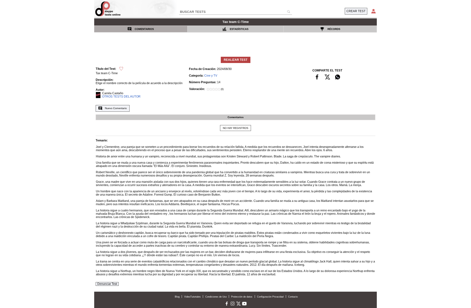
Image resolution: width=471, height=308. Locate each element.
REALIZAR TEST (235, 59)
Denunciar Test (107, 283)
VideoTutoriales (192, 296)
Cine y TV (210, 75)
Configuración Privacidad (270, 296)
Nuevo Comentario (116, 108)
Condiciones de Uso (216, 296)
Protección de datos (241, 296)
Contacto (293, 296)
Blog (177, 296)
